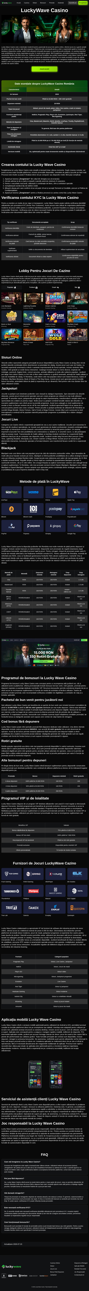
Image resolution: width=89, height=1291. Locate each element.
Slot (76, 287)
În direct (32, 287)
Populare (10, 287)
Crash (54, 287)
